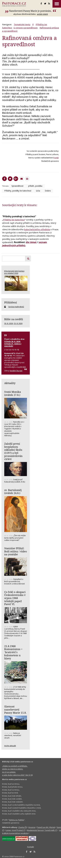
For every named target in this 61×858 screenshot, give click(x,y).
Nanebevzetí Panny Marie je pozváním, (30, 10)
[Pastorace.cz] (14, 4)
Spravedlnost (17, 186)
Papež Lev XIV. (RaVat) (46, 827)
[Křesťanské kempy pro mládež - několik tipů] (15, 283)
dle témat (31, 242)
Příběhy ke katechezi (14, 219)
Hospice (31, 827)
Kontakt (30, 846)
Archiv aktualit (10, 745)
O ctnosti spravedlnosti (25, 27)
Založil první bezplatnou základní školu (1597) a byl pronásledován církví (13, 451)
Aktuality (9, 383)
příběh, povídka (35, 186)
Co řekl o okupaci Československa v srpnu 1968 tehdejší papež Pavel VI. (15, 598)
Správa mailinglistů (16, 306)
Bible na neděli (13, 319)
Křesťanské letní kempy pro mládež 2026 (14, 272)
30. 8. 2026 (8, 323)
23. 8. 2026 (18, 323)
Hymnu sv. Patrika (16, 820)
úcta (38, 190)
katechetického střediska (37, 229)
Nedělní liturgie (16, 370)
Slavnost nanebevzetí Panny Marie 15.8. (15, 709)
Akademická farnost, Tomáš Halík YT (42, 830)
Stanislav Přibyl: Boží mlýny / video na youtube (15, 551)
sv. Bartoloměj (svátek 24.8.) (13, 491)
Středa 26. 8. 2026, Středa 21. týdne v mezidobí (12, 343)
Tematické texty (22, 24)
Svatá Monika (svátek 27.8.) (12, 393)
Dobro (48, 190)
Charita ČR (22, 827)
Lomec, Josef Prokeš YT (15, 830)
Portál (55, 157)
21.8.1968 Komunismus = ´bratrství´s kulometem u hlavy (13, 652)
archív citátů (42, 14)
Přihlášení (10, 302)
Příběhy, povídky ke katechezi (17, 190)
